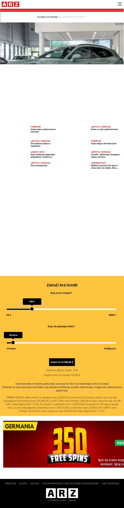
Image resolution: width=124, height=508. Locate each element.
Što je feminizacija (39, 165)
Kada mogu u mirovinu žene (104, 143)
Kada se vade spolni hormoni (104, 129)
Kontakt (35, 483)
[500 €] (32, 309)
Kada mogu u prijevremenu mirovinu (43, 130)
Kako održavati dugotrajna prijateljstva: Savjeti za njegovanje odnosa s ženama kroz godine (44, 155)
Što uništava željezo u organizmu (41, 144)
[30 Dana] (13, 342)
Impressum (10, 483)
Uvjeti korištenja (110, 483)
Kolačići (23, 483)
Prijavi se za (62, 362)
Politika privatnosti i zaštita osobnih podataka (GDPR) (70, 483)
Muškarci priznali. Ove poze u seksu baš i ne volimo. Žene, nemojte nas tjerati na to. (104, 166)
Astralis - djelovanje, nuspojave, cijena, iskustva (105, 155)
